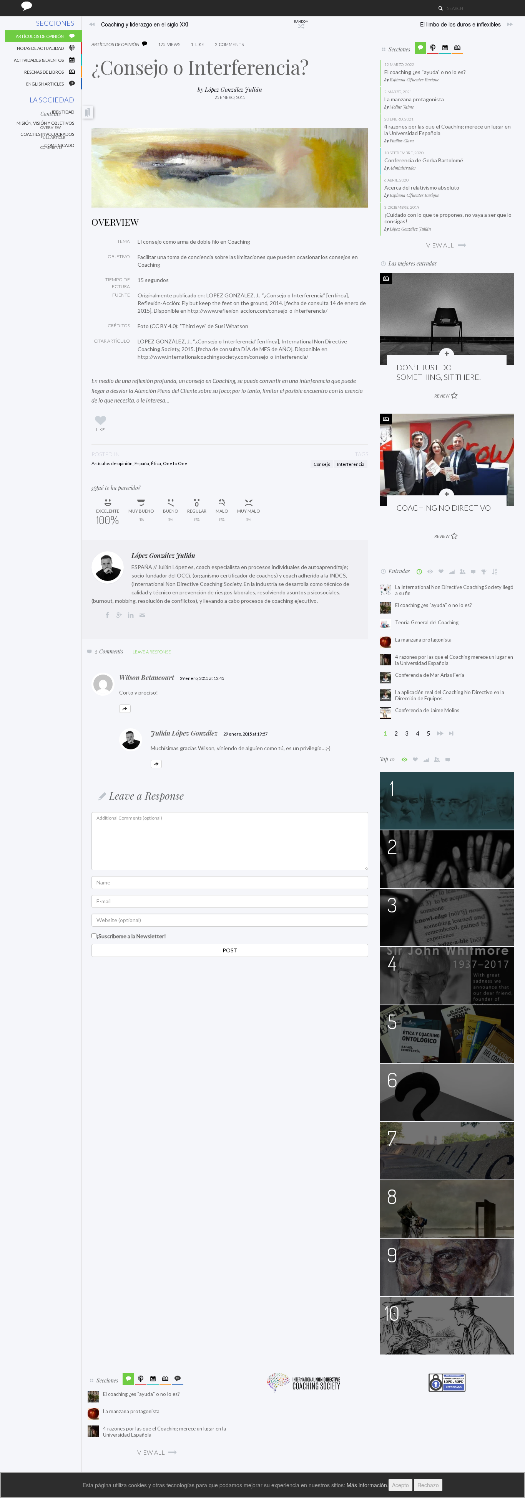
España (142, 463)
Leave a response (152, 651)
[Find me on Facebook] (109, 615)
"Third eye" (193, 326)
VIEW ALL (440, 245)
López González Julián (233, 89)
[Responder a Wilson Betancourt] (125, 708)
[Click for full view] (229, 168)
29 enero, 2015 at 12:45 (202, 678)
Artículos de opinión (112, 463)
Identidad (63, 111)
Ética (156, 463)
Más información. (368, 1485)
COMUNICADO (59, 145)
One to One (175, 463)
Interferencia (350, 464)
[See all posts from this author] (107, 567)
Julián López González (184, 733)
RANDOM (301, 21)
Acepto (400, 1485)
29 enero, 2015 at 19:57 (245, 733)
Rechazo (428, 1485)
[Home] (26, 5)
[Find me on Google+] (120, 615)
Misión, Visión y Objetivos (45, 122)
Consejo (322, 464)
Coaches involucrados (47, 134)
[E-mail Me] (144, 615)
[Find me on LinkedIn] (132, 615)
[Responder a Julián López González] (156, 764)
